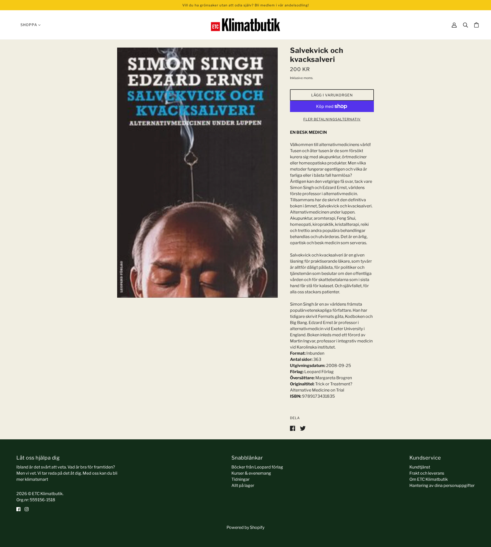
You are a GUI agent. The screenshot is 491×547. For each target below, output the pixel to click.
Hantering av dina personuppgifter (442, 485)
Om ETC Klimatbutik (428, 479)
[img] (18, 509)
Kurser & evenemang (251, 473)
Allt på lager (242, 485)
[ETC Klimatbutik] (245, 24)
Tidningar (240, 479)
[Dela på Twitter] (303, 427)
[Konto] (454, 25)
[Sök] (465, 25)
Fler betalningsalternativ (332, 119)
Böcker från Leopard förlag (257, 467)
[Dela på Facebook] (293, 427)
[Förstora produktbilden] (197, 173)
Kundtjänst (419, 467)
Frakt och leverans (426, 473)
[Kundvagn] (476, 25)
